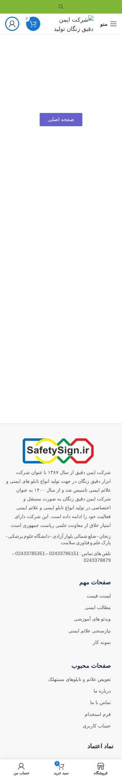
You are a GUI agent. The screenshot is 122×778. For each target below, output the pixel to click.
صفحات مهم (95, 582)
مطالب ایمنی (98, 607)
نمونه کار (102, 642)
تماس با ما (100, 702)
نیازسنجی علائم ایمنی (89, 630)
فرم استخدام (98, 714)
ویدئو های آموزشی (92, 619)
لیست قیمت (99, 596)
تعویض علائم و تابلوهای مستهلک (79, 679)
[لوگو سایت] (70, 23)
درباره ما (102, 691)
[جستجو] (61, 7)
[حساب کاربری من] (12, 24)
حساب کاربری (97, 725)
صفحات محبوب (91, 665)
